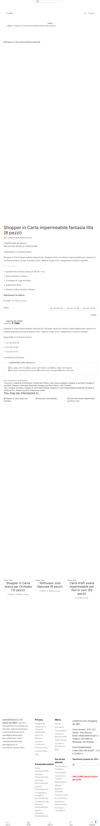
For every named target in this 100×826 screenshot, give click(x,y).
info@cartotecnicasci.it (88, 736)
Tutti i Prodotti (65, 385)
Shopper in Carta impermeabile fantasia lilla (67, 388)
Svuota (93, 315)
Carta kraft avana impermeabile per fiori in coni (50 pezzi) (82, 588)
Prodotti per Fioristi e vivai (43, 383)
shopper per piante (37, 390)
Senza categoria (61, 383)
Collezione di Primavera (22, 383)
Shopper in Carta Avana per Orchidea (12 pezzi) (18, 586)
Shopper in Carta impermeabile (37, 388)
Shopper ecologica (16, 388)
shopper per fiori (22, 390)
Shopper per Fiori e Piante (48, 385)
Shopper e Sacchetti (77, 383)
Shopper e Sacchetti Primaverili (24, 385)
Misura (6, 308)
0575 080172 (86, 739)
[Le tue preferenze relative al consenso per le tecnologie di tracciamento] (95, 821)
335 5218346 (88, 742)
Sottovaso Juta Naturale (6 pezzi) (50, 584)
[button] (56, 308)
